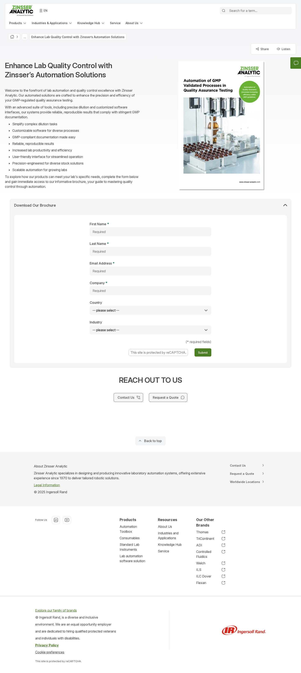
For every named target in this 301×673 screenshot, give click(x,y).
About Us (165, 526)
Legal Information (47, 485)
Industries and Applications (168, 535)
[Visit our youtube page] (67, 520)
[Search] (223, 10)
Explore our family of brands (56, 610)
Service (163, 551)
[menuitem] (18, 23)
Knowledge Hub (170, 544)
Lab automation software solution (132, 558)
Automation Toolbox (128, 528)
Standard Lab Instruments (129, 546)
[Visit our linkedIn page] (56, 520)
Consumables (130, 538)
